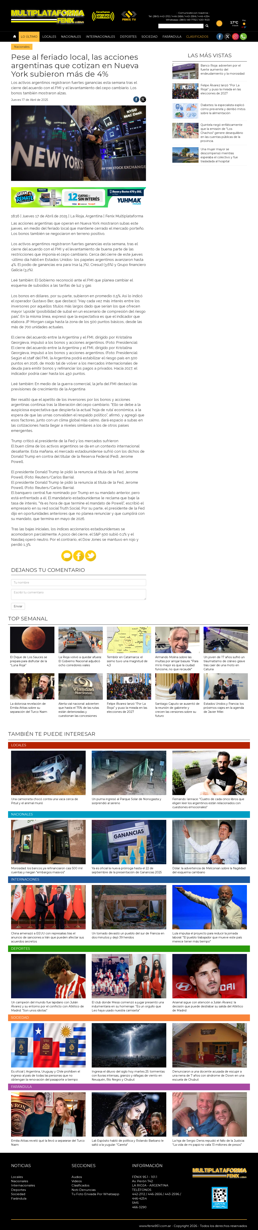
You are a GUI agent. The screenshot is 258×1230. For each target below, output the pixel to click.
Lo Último (29, 37)
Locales (49, 37)
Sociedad (149, 37)
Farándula (171, 37)
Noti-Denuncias (84, 1190)
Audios (77, 1177)
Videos (77, 1181)
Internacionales (100, 37)
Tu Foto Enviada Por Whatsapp (95, 1194)
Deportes (128, 37)
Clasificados (197, 37)
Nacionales (71, 37)
